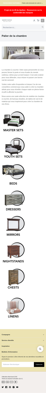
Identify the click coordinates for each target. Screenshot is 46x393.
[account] (34, 20)
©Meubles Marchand (8, 377)
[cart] (38, 20)
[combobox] (23, 27)
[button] (40, 349)
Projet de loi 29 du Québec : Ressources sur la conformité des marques (23, 11)
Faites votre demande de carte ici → (32, 3)
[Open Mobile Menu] (42, 20)
